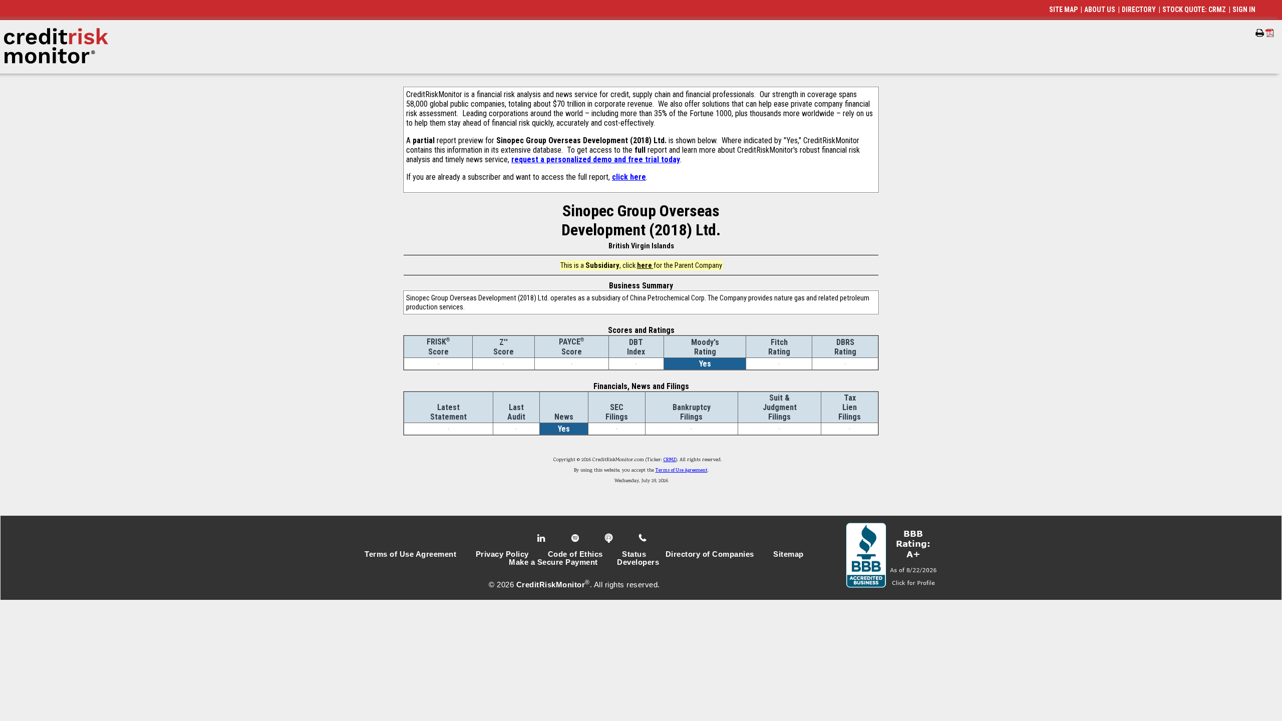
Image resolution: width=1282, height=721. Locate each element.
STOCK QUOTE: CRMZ (1194, 10)
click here (629, 177)
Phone (643, 538)
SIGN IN (1243, 10)
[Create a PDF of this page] (1269, 33)
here (645, 265)
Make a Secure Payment (553, 562)
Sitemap (788, 554)
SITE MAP (1063, 10)
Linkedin (542, 538)
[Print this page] (1259, 33)
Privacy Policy (502, 554)
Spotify (576, 538)
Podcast (609, 538)
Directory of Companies (710, 554)
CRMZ (670, 460)
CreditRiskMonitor (550, 585)
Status (634, 554)
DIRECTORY (1139, 10)
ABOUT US (1099, 10)
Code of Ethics (575, 554)
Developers (638, 562)
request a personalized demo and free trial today (595, 159)
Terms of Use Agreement (682, 470)
